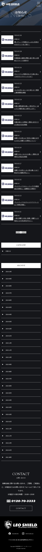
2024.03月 (9, 321)
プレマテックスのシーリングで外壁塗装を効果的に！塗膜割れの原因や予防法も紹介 (26, 187)
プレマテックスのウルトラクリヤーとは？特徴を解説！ (26, 203)
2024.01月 (9, 336)
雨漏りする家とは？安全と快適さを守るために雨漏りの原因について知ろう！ (26, 139)
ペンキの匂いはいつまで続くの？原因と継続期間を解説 (26, 91)
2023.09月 (9, 364)
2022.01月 (9, 450)
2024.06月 (9, 300)
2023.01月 (9, 421)
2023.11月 (9, 350)
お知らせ (8, 251)
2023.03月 (9, 407)
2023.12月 (9, 343)
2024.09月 (9, 279)
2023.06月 (9, 386)
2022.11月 (9, 436)
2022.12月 (9, 429)
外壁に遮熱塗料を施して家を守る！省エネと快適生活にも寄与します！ (26, 107)
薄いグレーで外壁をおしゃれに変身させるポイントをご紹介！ (26, 43)
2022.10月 (9, 443)
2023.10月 (9, 357)
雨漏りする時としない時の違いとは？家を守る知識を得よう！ (26, 171)
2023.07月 (9, 379)
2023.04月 (9, 400)
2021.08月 (9, 457)
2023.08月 (9, 371)
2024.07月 (9, 293)
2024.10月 (9, 271)
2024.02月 (9, 329)
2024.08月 (9, 286)
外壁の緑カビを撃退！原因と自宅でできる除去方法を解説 (26, 123)
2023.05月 (9, 393)
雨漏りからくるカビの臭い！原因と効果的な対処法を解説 (26, 155)
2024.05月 (9, 307)
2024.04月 (9, 314)
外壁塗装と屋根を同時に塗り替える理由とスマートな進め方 (26, 59)
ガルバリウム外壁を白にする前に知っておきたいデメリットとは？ (26, 75)
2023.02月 (9, 414)
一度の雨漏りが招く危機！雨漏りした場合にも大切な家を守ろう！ (26, 219)
